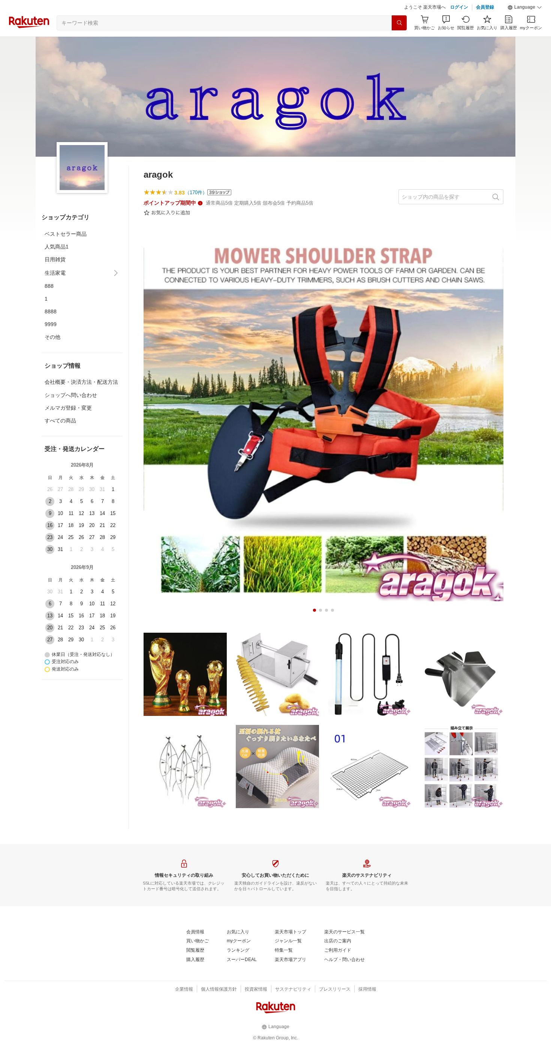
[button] (525, 7)
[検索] (399, 22)
